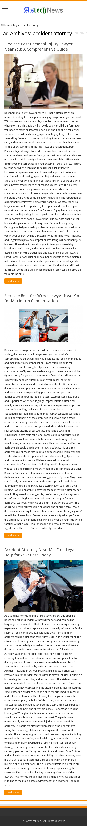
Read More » (13, 281)
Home (6, 25)
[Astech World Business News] (43, 9)
